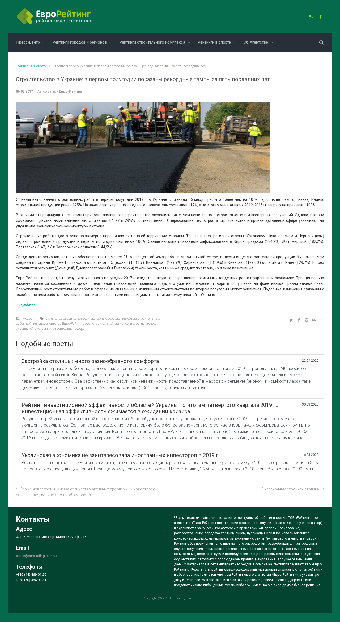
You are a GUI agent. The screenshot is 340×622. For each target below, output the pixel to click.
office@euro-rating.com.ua (36, 556)
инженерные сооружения (107, 318)
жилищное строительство (66, 318)
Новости (40, 66)
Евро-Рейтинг (70, 91)
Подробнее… (27, 304)
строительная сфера (69, 329)
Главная (22, 66)
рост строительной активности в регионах (117, 323)
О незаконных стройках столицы (290, 489)
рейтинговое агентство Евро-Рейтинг (54, 323)
